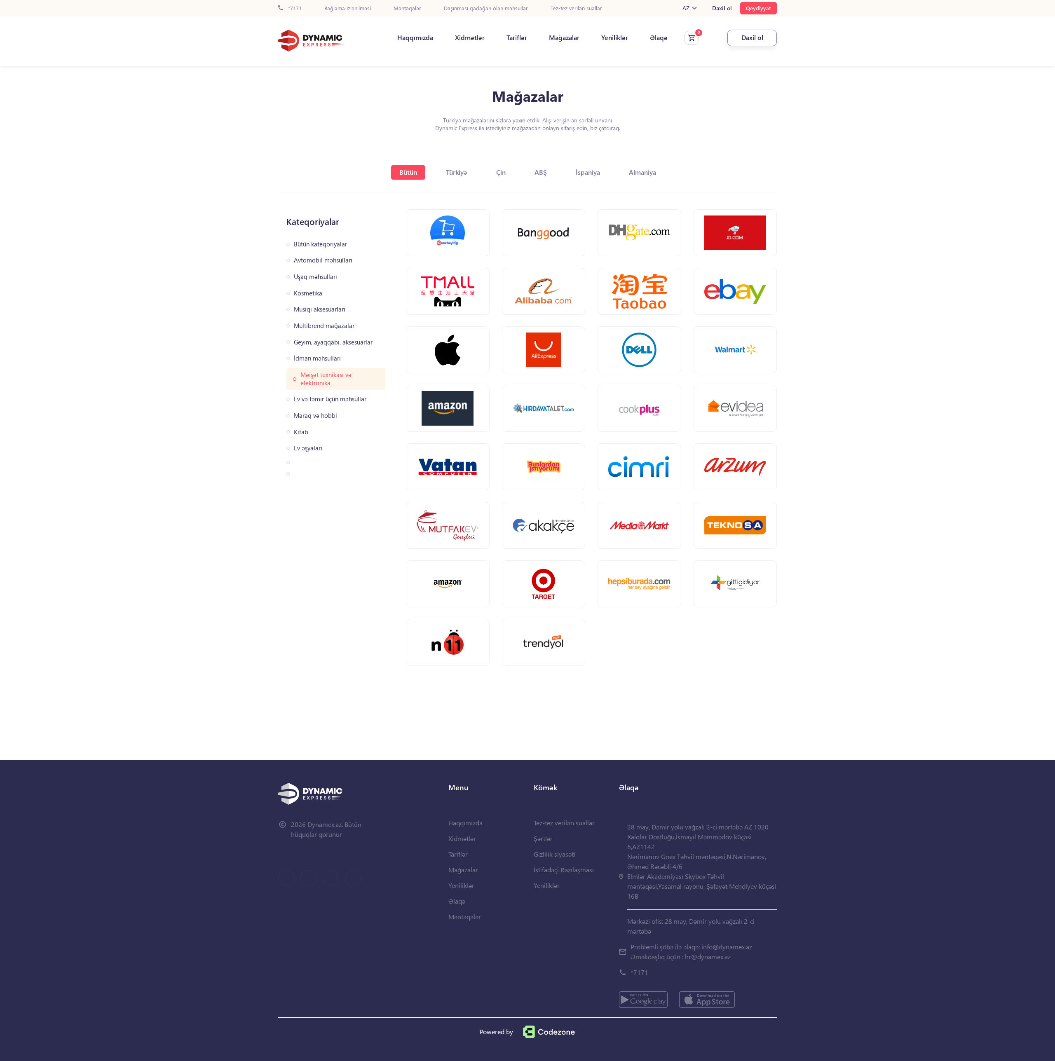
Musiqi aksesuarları (319, 309)
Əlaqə (659, 37)
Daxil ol (722, 8)
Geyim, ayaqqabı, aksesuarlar (333, 342)
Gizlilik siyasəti (554, 854)
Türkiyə (456, 172)
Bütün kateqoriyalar (320, 244)
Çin (501, 172)
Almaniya (642, 172)
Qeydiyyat (758, 8)
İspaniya (588, 172)
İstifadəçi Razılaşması (564, 869)
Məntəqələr (407, 8)
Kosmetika (308, 293)
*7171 (294, 8)
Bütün (408, 172)
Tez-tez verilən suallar (576, 8)
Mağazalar (564, 37)
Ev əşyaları (308, 448)
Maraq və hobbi (315, 415)
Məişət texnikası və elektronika (326, 379)
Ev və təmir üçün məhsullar (330, 399)
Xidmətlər (470, 37)
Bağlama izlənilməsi (347, 8)
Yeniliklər (614, 37)
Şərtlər (543, 838)
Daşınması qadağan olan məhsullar (486, 8)
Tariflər (516, 37)
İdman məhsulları (317, 358)
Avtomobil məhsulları (323, 260)
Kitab (301, 432)
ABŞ (541, 172)
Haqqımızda (415, 37)
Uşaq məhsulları (315, 277)
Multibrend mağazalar (324, 326)
